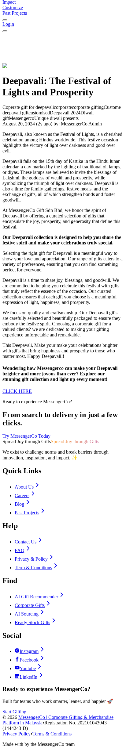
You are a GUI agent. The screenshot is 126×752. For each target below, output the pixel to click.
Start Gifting (14, 711)
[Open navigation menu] (4, 31)
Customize (12, 7)
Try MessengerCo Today (26, 436)
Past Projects (14, 13)
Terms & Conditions (52, 733)
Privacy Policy (16, 733)
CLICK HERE (17, 391)
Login (8, 24)
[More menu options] (4, 20)
